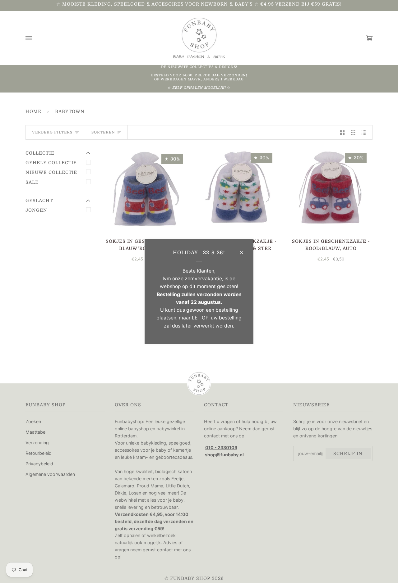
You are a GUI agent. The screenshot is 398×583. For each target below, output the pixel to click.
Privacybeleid (39, 463)
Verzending (37, 442)
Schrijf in (348, 453)
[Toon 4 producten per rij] (365, 132)
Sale (32, 182)
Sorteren (103, 132)
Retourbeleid (38, 453)
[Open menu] (34, 38)
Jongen (36, 210)
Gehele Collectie (51, 162)
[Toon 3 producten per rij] (353, 132)
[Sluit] (244, 250)
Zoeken (33, 421)
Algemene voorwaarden (50, 474)
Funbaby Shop (190, 578)
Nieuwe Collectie (51, 172)
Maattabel (35, 432)
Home (33, 111)
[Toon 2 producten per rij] (342, 132)
